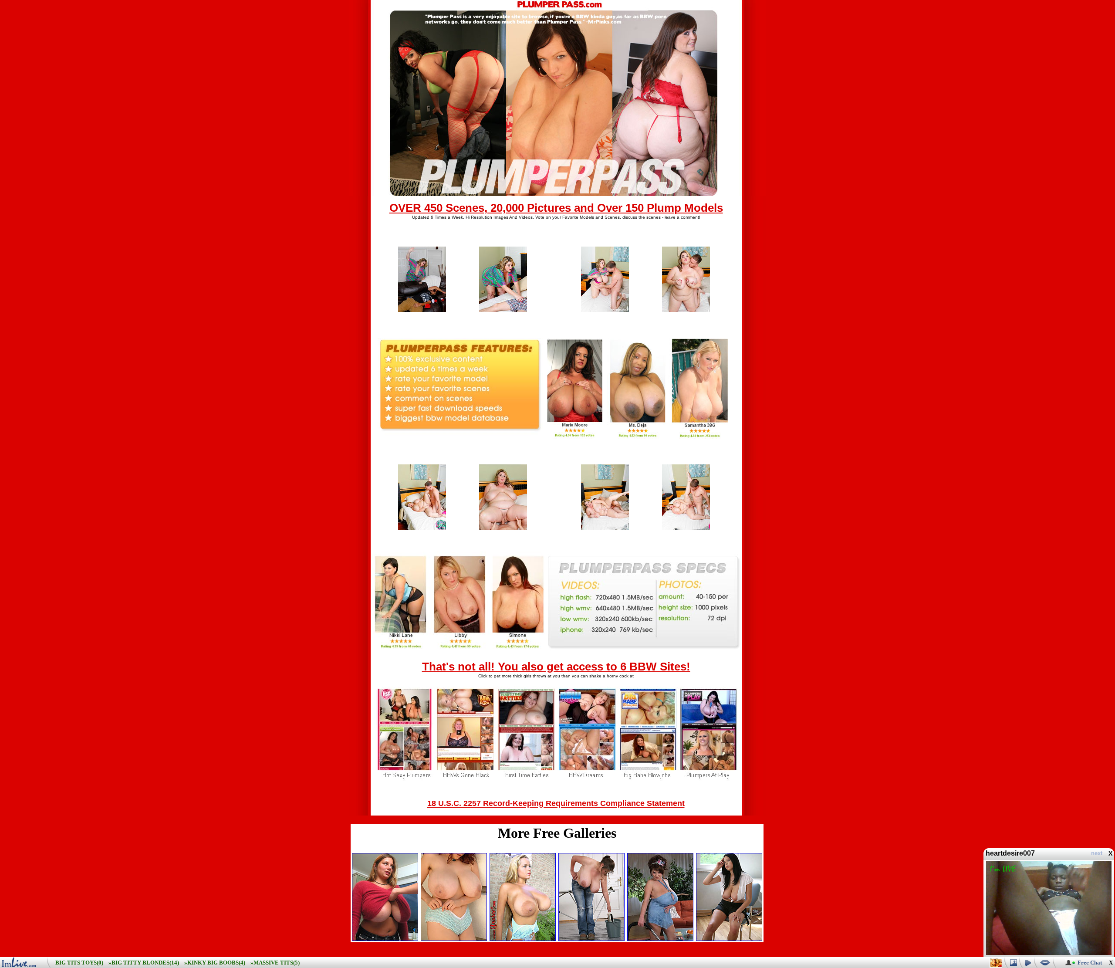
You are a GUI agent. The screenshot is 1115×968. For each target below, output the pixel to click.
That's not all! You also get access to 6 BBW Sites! (556, 666)
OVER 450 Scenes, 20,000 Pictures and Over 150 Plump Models (556, 207)
